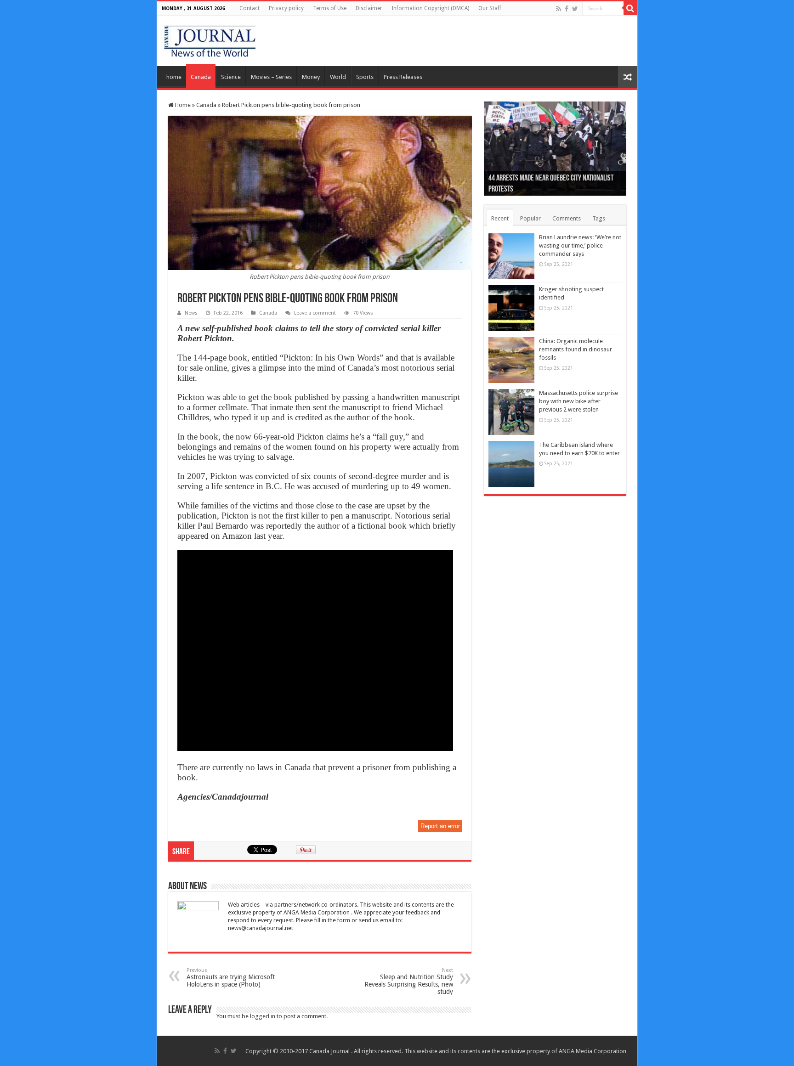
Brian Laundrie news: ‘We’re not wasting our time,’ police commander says (580, 245)
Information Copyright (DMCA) (430, 8)
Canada (201, 76)
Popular (530, 218)
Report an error (440, 826)
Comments (566, 218)
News (191, 313)
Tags (598, 218)
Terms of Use (329, 8)
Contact (249, 8)
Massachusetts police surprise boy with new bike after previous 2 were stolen (578, 401)
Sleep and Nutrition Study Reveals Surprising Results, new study (408, 981)
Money (311, 76)
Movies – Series (271, 76)
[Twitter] (575, 8)
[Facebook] (566, 8)
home (173, 76)
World (338, 76)
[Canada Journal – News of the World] (209, 39)
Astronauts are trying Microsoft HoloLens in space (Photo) (231, 977)
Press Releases (403, 76)
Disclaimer (369, 8)
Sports (365, 76)
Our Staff (489, 8)
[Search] (630, 8)
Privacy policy (286, 8)
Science (231, 76)
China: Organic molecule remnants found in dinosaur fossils (575, 349)
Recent (500, 218)
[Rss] (558, 8)
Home (182, 105)
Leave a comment (315, 313)
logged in (262, 1016)
